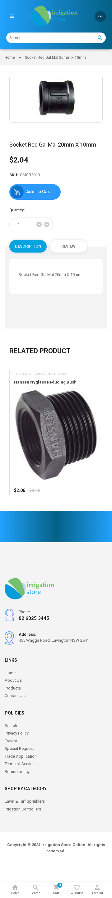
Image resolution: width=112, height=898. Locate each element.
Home (10, 672)
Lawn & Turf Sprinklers (25, 801)
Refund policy (17, 771)
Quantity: (17, 210)
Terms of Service (20, 763)
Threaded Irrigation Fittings (41, 374)
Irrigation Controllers (23, 809)
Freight (11, 741)
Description (28, 246)
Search (11, 725)
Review (68, 246)
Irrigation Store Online (63, 844)
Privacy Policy (17, 733)
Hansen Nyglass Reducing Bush (45, 382)
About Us (13, 680)
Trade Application (21, 756)
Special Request (19, 748)
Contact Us (15, 695)
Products (13, 688)
